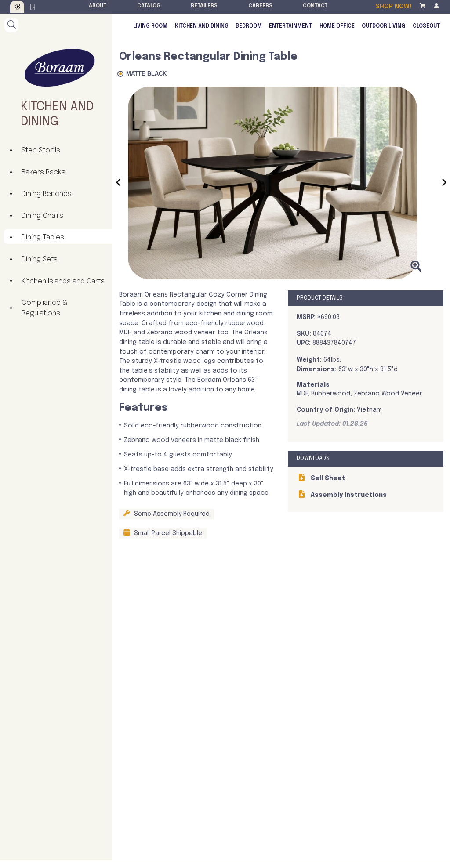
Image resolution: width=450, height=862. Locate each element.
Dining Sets (40, 259)
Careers (260, 6)
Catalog (148, 6)
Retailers (204, 6)
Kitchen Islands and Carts (63, 281)
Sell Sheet (327, 478)
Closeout (426, 26)
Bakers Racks (43, 172)
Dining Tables (43, 237)
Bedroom (249, 26)
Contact (315, 6)
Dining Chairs (42, 216)
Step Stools (41, 150)
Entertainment (290, 26)
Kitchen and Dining (202, 26)
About (97, 6)
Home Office (337, 26)
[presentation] (118, 184)
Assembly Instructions (348, 495)
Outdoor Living (383, 26)
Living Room (150, 26)
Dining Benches (47, 194)
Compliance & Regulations (44, 308)
